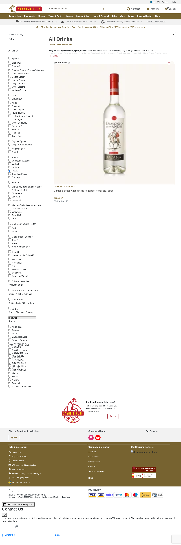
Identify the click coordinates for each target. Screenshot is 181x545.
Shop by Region (144, 16)
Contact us (16, 452)
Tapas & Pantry (55, 16)
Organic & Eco (82, 16)
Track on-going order (20, 478)
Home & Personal (101, 16)
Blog (157, 16)
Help (174, 2)
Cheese (41, 16)
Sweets (69, 16)
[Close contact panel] (4, 515)
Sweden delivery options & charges (26, 473)
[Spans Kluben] (16, 9)
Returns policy (18, 461)
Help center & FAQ (19, 456)
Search (79, 9)
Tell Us (113, 416)
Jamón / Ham (15, 16)
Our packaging (18, 469)
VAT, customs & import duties (24, 465)
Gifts (114, 16)
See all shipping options (156, 22)
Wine (122, 16)
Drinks (131, 16)
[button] (111, 56)
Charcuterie (29, 16)
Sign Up (14, 437)
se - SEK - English (20, 482)
